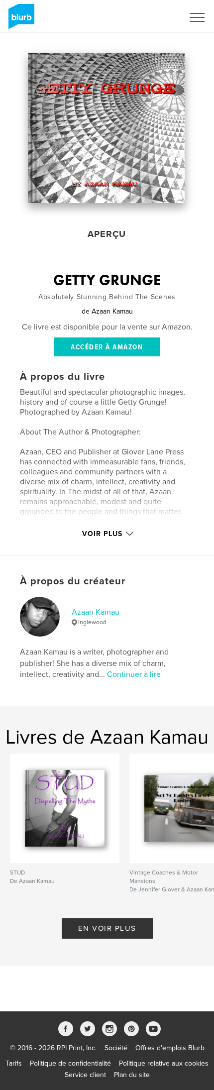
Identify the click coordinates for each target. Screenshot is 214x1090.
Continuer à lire (134, 674)
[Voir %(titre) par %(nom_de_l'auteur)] (106, 128)
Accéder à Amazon (107, 347)
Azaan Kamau (95, 612)
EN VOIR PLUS (107, 928)
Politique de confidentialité (70, 1063)
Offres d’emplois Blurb (170, 1048)
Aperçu (107, 233)
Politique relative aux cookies (164, 1063)
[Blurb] (19, 20)
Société (116, 1048)
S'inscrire (156, 17)
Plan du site (132, 1075)
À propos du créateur (72, 581)
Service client (85, 1075)
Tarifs (13, 1063)
